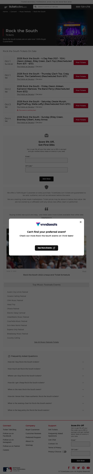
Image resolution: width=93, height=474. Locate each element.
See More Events (45, 248)
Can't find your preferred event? (46, 232)
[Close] (80, 222)
